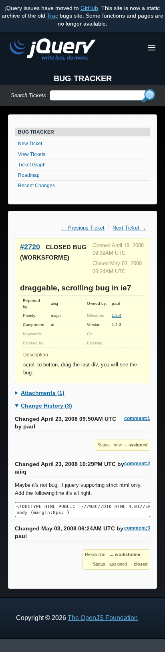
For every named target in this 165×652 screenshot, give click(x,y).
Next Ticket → (129, 228)
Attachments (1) (42, 393)
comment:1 (137, 418)
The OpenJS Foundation (103, 617)
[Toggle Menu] (151, 47)
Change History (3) (46, 405)
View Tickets (31, 154)
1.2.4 (116, 315)
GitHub (89, 8)
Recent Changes (36, 185)
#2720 (30, 246)
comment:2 (137, 463)
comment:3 (137, 528)
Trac (52, 15)
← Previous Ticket (83, 228)
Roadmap (29, 175)
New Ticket (30, 143)
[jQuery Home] (53, 50)
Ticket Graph (32, 165)
